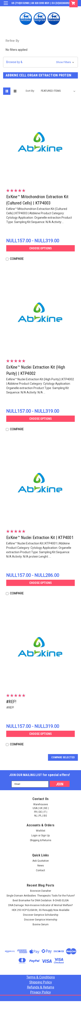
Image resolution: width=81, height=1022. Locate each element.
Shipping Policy (40, 982)
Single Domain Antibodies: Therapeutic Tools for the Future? (40, 895)
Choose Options (40, 248)
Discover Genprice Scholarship (40, 914)
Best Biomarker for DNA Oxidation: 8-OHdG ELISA (41, 900)
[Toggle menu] (5, 5)
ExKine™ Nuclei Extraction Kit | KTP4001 (40, 537)
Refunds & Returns (40, 987)
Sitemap (39, 997)
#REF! (11, 701)
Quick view (41, 177)
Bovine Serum (41, 924)
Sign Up (58, 9)
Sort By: (30, 90)
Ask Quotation (40, 860)
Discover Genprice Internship (40, 919)
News (40, 865)
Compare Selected (63, 757)
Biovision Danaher (40, 890)
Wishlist (40, 830)
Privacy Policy (40, 992)
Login (46, 9)
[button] (40, 62)
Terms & (40, 977)
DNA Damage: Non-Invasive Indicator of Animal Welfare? (40, 905)
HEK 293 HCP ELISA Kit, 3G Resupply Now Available (40, 910)
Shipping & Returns (40, 840)
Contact (40, 870)
